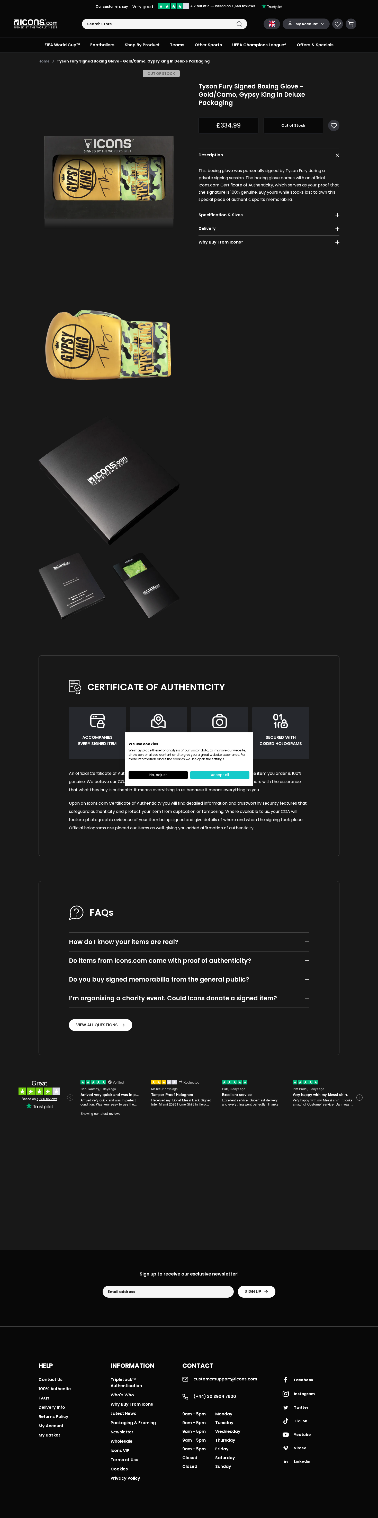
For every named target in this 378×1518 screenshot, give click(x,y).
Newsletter (122, 1432)
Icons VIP (120, 1450)
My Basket (49, 1435)
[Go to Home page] (35, 24)
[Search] (239, 24)
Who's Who (122, 1395)
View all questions (97, 1025)
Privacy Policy (125, 1478)
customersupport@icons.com (225, 1379)
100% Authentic (55, 1389)
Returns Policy (53, 1417)
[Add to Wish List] (333, 125)
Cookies (119, 1469)
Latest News (123, 1413)
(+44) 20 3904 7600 (214, 1396)
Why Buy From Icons (132, 1404)
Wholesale (121, 1441)
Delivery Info (52, 1407)
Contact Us (50, 1379)
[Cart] (351, 24)
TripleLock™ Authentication (126, 1383)
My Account (51, 1426)
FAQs (44, 1398)
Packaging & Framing (133, 1423)
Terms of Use (124, 1460)
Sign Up (253, 1292)
